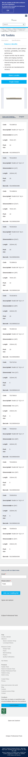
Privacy (3, 681)
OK (8, 10)
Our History (4, 660)
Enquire (21, 117)
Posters (5, 654)
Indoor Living (5, 675)
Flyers (4, 650)
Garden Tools (5, 666)
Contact (3, 693)
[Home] (14, 20)
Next (24, 98)
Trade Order (14, 82)
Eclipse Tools (6, 648)
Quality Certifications (8, 656)
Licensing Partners (8, 643)
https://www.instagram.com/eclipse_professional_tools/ (13, 619)
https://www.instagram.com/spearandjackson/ (13, 604)
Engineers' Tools (12, 30)
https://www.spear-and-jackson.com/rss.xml (4, 607)
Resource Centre (6, 646)
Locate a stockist (6, 636)
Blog (2, 687)
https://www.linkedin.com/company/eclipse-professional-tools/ (18, 619)
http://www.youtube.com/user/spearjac (23, 604)
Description (4, 40)
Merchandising (7, 652)
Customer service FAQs (7, 691)
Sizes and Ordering (9, 117)
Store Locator (14, 75)
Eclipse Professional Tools (19, 28)
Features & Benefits (10, 44)
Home (2, 28)
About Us (4, 638)
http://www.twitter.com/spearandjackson (9, 604)
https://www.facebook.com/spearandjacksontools (4, 604)
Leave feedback (14, 705)
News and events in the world (9, 685)
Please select (6, 581)
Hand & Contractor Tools (8, 669)
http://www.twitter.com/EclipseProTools (9, 619)
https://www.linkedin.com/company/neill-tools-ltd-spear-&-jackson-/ (18, 604)
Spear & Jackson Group (9, 640)
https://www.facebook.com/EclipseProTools (4, 619)
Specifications (16, 40)
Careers (3, 689)
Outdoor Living (5, 673)
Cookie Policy (5, 679)
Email (3, 574)
